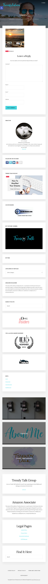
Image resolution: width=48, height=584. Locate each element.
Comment (7, 64)
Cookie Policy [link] (24, 530)
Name (7, 84)
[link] (13, 5)
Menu (43, 2)
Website (7, 99)
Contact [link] (24, 409)
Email (6, 92)
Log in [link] (6, 378)
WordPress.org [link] (8, 387)
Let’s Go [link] (24, 489)
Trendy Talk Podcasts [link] (24, 458)
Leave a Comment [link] (34, 19)
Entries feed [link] (7, 381)
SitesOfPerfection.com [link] (35, 579)
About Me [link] (24, 433)
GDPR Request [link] (24, 539)
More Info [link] (24, 149)
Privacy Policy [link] (24, 533)
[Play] (24, 238)
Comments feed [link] (8, 384)
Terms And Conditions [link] (24, 536)
